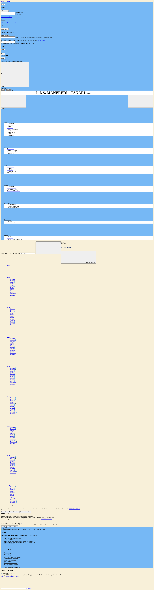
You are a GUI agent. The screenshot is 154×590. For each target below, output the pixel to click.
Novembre (13, 293)
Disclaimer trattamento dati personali (10, 576)
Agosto (12, 289)
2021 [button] (8, 426)
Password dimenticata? (6, 17)
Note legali (6, 554)
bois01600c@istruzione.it (20, 541)
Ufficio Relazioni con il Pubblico (12, 557)
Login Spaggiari (41, 40)
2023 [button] (8, 366)
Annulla (3, 89)
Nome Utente (19, 12)
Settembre (12, 290)
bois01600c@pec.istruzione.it (21, 542)
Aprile (11, 283)
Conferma (8, 89)
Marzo (12, 282)
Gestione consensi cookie (10, 563)
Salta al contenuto (5, 1)
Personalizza (4, 511)
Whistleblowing (8, 561)
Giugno (12, 286)
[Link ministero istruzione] (8, 2)
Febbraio (12, 280)
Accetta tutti (25, 511)
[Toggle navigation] (13, 101)
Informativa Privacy (9, 555)
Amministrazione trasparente (11, 564)
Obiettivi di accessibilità (10, 560)
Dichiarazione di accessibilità (11, 558)
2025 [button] (8, 307)
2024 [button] (8, 337)
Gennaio (12, 279)
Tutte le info (7, 265)
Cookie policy (7, 553)
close (2, 108)
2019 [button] (8, 485)
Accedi (2, 4)
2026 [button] (8, 277)
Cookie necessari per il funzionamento (10, 523)
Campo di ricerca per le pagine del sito (10, 253)
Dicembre (12, 295)
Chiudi (2, 49)
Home (62, 242)
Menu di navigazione (90, 262)
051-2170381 (9, 539)
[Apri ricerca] (140, 101)
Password (18, 14)
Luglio (12, 288)
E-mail (17, 37)
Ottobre (12, 292)
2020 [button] (8, 455)
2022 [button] (8, 396)
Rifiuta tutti (13, 511)
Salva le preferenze (13, 526)
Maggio (12, 285)
